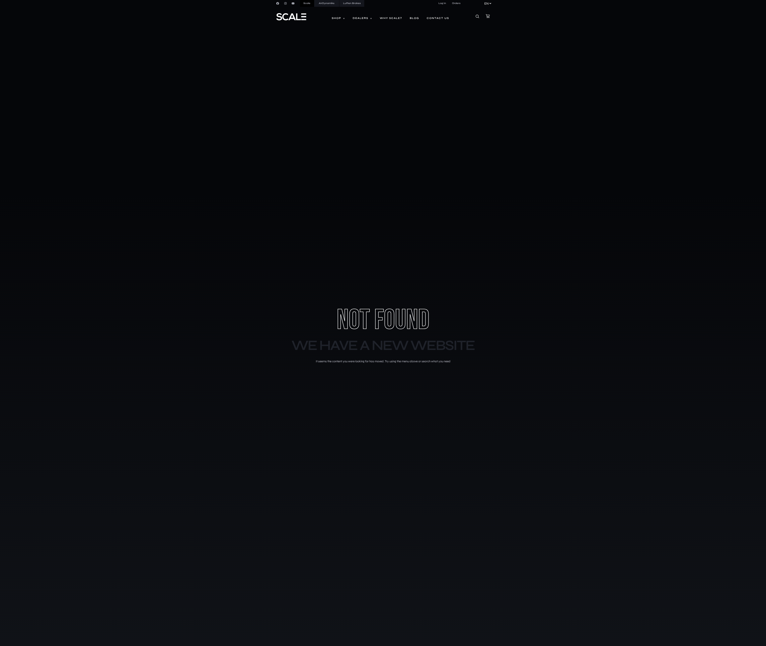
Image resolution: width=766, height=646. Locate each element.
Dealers (360, 18)
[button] (480, 17)
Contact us (438, 18)
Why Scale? (391, 18)
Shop (336, 18)
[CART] (488, 16)
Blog (414, 18)
